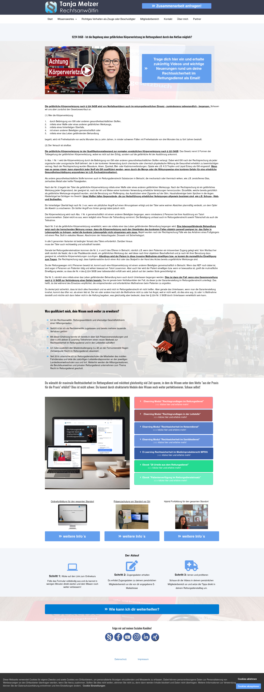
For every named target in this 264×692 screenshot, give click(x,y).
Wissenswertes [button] (66, 19)
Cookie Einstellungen (94, 685)
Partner (197, 19)
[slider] (55, 81)
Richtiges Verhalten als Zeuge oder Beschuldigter (108, 19)
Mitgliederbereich (149, 19)
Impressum (143, 659)
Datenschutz (121, 659)
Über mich (182, 19)
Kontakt (168, 19)
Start (50, 19)
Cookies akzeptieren (248, 686)
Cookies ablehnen (247, 678)
